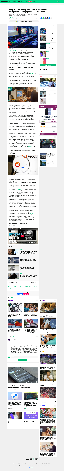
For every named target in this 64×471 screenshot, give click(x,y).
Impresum (20, 465)
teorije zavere (25, 286)
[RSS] (53, 72)
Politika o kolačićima (37, 465)
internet (19, 286)
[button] (38, 18)
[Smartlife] (4, 1)
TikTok (9, 288)
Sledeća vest (32, 282)
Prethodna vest (14, 282)
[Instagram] (48, 72)
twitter (35, 286)
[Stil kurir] (42, 463)
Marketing (16, 465)
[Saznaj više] (55, 76)
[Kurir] (19, 463)
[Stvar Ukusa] (32, 463)
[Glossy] (45, 463)
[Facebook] (43, 72)
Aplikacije (17, 6)
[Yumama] (27, 463)
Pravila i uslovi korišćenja (29, 465)
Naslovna (10, 6)
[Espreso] (49, 463)
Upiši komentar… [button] (14, 356)
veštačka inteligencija (12, 286)
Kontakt (23, 465)
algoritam (31, 213)
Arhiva (48, 465)
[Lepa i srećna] (23, 463)
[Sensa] (39, 463)
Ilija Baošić (11, 17)
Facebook (30, 286)
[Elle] (36, 463)
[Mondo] (15, 463)
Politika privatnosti (43, 465)
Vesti (14, 6)
